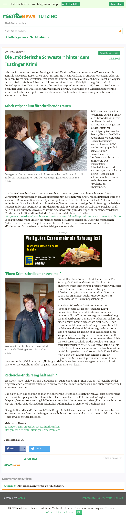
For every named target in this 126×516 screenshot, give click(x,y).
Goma (21, 497)
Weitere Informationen (59, 512)
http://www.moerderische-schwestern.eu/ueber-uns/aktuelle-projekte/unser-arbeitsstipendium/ (63, 216)
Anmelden (10, 485)
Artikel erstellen (70, 4)
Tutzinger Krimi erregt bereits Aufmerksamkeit (32, 426)
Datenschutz (104, 497)
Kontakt (118, 497)
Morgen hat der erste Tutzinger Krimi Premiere (32, 429)
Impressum (89, 497)
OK (79, 512)
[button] (15, 449)
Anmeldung (116, 4)
